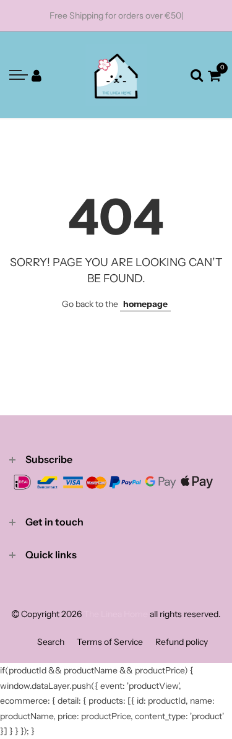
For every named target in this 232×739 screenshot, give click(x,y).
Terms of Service (110, 641)
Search (50, 641)
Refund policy (181, 641)
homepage (145, 303)
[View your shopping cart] (214, 75)
